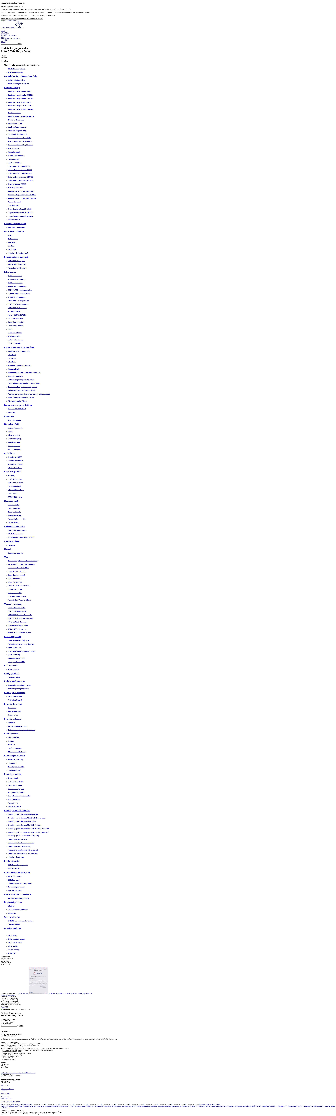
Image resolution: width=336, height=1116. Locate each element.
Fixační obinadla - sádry (16, 608)
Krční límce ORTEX (15, 457)
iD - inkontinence (14, 311)
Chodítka (11, 246)
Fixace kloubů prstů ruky (17, 131)
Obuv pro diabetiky (15, 593)
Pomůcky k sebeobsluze (14, 692)
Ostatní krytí (12, 493)
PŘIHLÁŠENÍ (5, 40)
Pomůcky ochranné (13, 719)
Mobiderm (11, 412)
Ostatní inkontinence (15, 318)
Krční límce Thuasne (15, 464)
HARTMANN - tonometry (17, 530)
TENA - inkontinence (15, 340)
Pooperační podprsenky (16, 887)
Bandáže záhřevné (14, 113)
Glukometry (12, 763)
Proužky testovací (14, 770)
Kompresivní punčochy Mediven (19, 365)
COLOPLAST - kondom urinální (20, 290)
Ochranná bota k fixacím (17, 596)
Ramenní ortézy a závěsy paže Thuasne (22, 198)
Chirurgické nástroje (15, 553)
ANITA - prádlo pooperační (18, 865)
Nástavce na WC (14, 435)
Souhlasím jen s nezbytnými (21, 18)
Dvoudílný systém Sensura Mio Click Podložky (24, 825)
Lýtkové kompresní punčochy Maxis (21, 380)
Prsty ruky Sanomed (15, 188)
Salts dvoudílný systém (16, 789)
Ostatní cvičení (13, 715)
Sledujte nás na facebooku (8, 995)
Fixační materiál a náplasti (16, 257)
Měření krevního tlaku (14, 526)
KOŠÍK (3, 37)
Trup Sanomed (13, 205)
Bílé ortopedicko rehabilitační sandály (21, 564)
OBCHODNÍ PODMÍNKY (8, 35)
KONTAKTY (5, 34)
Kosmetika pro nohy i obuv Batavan (21, 644)
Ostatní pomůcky (14, 508)
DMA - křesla (12, 935)
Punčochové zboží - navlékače (17, 894)
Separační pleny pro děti (16, 519)
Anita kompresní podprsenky (18, 689)
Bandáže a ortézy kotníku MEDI (19, 91)
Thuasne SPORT (14, 924)
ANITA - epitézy (13, 880)
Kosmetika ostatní (14, 420)
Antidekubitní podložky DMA (18, 84)
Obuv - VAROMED (15, 582)
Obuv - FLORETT (14, 578)
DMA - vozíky (13, 946)
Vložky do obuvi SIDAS (16, 662)
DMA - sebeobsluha (15, 696)
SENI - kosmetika (14, 336)
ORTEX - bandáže (14, 163)
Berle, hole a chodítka (14, 231)
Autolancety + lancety (15, 759)
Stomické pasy (13, 803)
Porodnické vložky (14, 515)
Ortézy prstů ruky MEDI (17, 184)
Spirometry (12, 913)
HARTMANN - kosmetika (17, 308)
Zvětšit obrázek (5, 1007)
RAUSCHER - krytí (15, 497)
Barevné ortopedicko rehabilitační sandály (23, 561)
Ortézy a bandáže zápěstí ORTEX (20, 170)
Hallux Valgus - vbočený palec (18, 640)
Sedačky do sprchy (14, 439)
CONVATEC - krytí (15, 479)
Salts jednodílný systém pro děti (19, 796)
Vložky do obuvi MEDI (16, 658)
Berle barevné (13, 239)
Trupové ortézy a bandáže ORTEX (20, 213)
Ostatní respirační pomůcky (18, 909)
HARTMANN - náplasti (16, 261)
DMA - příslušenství (15, 942)
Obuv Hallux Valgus (15, 589)
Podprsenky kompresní (14, 681)
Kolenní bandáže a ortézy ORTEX (20, 141)
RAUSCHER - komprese (17, 629)
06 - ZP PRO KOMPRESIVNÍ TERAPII (191, 1106)
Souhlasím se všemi (6, 18)
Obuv (6, 557)
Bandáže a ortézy (12, 87)
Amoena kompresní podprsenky (19, 685)
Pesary (10, 329)
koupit (21, 1025)
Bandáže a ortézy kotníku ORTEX (20, 95)
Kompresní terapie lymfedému (18, 405)
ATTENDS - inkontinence (17, 286)
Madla (10, 431)
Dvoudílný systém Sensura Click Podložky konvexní (26, 818)
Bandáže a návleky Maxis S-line (19, 351)
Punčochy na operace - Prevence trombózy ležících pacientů (29, 394)
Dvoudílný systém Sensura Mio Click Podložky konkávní (28, 829)
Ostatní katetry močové (16, 322)
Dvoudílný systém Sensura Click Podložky (23, 814)
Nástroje (8, 549)
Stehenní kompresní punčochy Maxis (21, 397)
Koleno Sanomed (14, 148)
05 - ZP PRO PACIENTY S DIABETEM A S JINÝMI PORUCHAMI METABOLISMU (154, 1106)
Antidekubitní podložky (16, 80)
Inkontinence (10, 272)
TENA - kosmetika (14, 343)
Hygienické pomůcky (15, 428)
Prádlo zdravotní (12, 861)
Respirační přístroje (13, 902)
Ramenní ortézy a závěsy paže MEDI (21, 191)
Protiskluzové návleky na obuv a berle (21, 730)
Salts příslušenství (14, 799)
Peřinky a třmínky (14, 512)
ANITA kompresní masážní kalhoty (20, 921)
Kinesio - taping (13, 950)
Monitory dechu (13, 505)
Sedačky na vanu (14, 446)
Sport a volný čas (12, 917)
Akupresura (12, 708)
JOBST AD (12, 355)
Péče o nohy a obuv (12, 636)
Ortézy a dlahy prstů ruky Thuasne (20, 180)
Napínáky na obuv (14, 647)
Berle (9, 235)
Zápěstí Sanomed (14, 220)
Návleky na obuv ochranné (17, 726)
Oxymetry (11, 545)
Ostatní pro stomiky (15, 785)
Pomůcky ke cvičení (13, 704)
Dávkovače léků (13, 738)
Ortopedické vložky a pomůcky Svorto (21, 651)
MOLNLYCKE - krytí (16, 490)
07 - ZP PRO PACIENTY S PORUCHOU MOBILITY (219, 1106)
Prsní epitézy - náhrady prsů (17, 872)
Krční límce (9, 453)
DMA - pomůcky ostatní (16, 939)
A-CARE (11, 475)
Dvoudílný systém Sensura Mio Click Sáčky (23, 836)
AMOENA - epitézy (15, 876)
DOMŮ (3, 42)
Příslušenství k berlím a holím (18, 253)
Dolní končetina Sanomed (17, 127)
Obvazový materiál (12, 604)
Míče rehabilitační (14, 711)
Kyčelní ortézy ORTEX (16, 155)
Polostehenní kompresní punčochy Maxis (22, 387)
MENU (3, 31)
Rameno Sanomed (14, 202)
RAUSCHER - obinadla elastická (20, 633)
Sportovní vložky (14, 655)
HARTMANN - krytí (15, 483)
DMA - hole (12, 249)
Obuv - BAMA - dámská (16, 571)
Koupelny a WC (11, 424)
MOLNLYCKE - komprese (17, 622)
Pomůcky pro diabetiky (14, 756)
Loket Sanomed (13, 159)
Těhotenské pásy (14, 522)
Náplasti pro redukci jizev (17, 268)
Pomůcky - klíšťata (15, 748)
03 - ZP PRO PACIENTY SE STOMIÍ (78, 1106)
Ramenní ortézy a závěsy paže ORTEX (22, 195)
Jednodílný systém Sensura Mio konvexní (23, 853)
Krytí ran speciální (12, 472)
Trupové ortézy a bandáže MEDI (19, 209)
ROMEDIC (12, 953)
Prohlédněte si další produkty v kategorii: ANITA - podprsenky (18, 1073)
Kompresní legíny (14, 369)
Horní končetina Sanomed (17, 134)
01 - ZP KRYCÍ (35, 1106)
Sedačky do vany (14, 442)
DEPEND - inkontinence (16, 297)
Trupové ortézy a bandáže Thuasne (20, 216)
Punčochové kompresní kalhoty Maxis (21, 390)
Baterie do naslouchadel (15, 223)
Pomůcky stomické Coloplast (17, 810)
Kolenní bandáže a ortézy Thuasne (20, 145)
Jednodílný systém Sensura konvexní (21, 843)
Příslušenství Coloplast (16, 857)
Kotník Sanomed (14, 152)
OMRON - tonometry (15, 534)
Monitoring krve (11, 541)
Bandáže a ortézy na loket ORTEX (20, 106)
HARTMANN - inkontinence (18, 304)
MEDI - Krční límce (15, 468)
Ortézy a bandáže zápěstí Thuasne (20, 173)
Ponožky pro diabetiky (16, 767)
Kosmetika (9, 416)
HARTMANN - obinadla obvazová (20, 618)
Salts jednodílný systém (16, 792)
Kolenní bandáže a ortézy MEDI (19, 138)
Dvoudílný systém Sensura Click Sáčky (22, 821)
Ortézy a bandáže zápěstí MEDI (19, 166)
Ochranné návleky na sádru (18, 625)
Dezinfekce (11, 723)
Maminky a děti (11, 501)
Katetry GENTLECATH (17, 315)
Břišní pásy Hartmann (16, 120)
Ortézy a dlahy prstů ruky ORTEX (20, 177)
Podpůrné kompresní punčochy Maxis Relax (24, 383)
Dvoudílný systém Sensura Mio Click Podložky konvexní (28, 832)
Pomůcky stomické (12, 774)
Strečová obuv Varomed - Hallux (19, 600)
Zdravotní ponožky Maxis (17, 401)
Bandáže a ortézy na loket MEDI (19, 102)
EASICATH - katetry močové (18, 301)
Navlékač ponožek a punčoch (18, 898)
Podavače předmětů (15, 700)
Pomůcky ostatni (11, 734)
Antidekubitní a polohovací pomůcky (20, 76)
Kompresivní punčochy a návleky (19, 347)
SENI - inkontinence (15, 333)
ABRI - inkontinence (15, 283)
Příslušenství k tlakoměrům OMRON (21, 537)
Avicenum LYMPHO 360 (17, 409)
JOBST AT (12, 362)
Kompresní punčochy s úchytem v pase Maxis (24, 372)
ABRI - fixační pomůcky (16, 279)
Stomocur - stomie (14, 806)
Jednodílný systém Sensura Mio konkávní (23, 850)
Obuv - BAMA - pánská (16, 575)
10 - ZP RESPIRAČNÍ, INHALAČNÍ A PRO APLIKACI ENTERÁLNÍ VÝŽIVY (258, 1106)
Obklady (11, 741)
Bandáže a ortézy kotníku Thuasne (20, 98)
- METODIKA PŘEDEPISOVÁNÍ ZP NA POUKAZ (16, 1106)
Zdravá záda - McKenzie (16, 752)
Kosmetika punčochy (15, 376)
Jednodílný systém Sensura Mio (19, 846)
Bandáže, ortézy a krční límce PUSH (21, 116)
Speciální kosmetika (15, 890)
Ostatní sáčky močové (15, 326)
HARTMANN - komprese (17, 611)
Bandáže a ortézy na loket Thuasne (20, 109)
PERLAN (11, 745)
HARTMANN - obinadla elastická (20, 615)
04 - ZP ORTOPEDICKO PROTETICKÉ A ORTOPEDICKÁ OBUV (109, 1106)
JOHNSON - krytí (14, 486)
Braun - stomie (13, 778)
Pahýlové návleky (14, 868)
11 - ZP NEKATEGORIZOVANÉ (291, 1106)
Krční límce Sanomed (15, 461)
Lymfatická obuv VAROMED (18, 568)
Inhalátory (11, 906)
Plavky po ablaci (11, 673)
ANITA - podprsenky (15, 72)
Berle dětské (12, 242)
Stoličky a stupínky (15, 449)
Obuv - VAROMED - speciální (18, 586)
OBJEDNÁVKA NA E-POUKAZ (10, 38)
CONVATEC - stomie (15, 782)
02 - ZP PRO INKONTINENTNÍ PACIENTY (54, 1106)
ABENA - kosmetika (15, 276)
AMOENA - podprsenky (16, 69)
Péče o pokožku (11, 666)
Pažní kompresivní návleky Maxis (20, 883)
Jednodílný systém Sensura (17, 839)
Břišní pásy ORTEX (15, 123)
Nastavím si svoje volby (36, 18)
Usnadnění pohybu (12, 928)
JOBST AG (12, 358)
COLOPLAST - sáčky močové (18, 293)
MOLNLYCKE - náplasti (17, 264)
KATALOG (4, 32)
